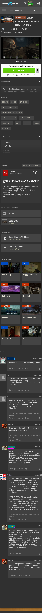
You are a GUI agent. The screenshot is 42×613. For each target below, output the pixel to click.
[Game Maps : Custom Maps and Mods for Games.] (10, 3)
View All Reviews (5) (31, 165)
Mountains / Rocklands (12, 113)
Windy (36, 123)
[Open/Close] (39, 82)
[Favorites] (4, 10)
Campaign (24, 102)
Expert (27, 123)
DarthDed (13, 220)
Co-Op (13, 102)
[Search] (25, 3)
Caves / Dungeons (9, 107)
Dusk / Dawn (7, 123)
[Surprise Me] (35, 10)
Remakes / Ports (9, 118)
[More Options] (37, 70)
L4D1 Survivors (26, 118)
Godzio (12, 172)
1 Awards (7, 32)
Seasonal (6, 128)
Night (18, 123)
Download (20, 70)
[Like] (3, 29)
